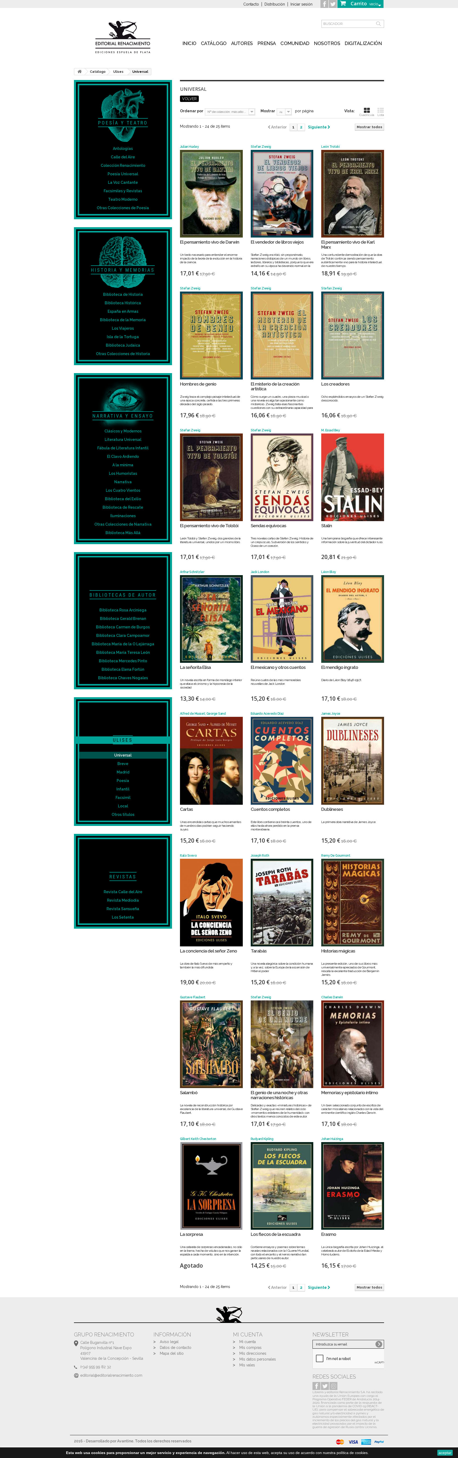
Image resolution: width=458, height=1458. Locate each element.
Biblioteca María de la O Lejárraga (123, 644)
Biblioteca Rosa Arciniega (123, 610)
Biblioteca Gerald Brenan (123, 618)
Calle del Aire (123, 157)
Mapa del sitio (172, 1353)
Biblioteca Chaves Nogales (123, 678)
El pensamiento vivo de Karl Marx (348, 244)
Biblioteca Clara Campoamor (122, 635)
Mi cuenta (247, 1342)
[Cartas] (211, 760)
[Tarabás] (282, 902)
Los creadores (335, 384)
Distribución (275, 4)
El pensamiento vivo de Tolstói (209, 525)
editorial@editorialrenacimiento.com (111, 1375)
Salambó (188, 1092)
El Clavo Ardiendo (123, 456)
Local (123, 806)
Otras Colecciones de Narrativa (123, 524)
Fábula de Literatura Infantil (122, 448)
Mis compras (250, 1347)
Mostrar (268, 111)
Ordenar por (191, 111)
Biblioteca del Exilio (123, 499)
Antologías (123, 148)
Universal (122, 755)
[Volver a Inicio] (79, 71)
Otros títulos (123, 814)
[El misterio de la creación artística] (282, 335)
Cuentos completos (270, 809)
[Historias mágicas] (352, 902)
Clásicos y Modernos (123, 431)
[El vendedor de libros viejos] (282, 194)
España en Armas (123, 311)
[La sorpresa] (211, 1186)
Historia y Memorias (123, 270)
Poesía (123, 781)
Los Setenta (123, 917)
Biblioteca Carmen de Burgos (123, 627)
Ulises (123, 740)
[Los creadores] (352, 335)
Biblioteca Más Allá (122, 533)
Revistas (122, 876)
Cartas (186, 809)
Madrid (123, 772)
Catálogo (214, 43)
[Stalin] (352, 477)
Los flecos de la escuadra (275, 1234)
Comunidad (294, 43)
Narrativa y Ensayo (123, 416)
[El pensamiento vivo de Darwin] (211, 194)
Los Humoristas (123, 473)
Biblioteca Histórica (123, 303)
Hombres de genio (198, 384)
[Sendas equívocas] (282, 477)
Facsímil (123, 797)
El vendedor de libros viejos (277, 242)
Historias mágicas (338, 951)
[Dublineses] (352, 760)
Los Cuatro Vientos (123, 490)
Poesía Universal (123, 174)
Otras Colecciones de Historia (123, 354)
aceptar (445, 1453)
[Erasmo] (352, 1186)
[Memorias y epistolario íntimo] (352, 1044)
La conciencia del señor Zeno (208, 951)
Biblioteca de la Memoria (123, 320)
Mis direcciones (252, 1353)
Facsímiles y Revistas (123, 191)
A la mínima (122, 465)
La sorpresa (191, 1234)
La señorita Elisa (195, 667)
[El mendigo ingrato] (352, 619)
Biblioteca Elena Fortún (123, 669)
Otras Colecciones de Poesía (123, 208)
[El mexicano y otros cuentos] (282, 619)
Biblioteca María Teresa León (123, 652)
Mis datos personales (257, 1359)
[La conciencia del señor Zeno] (211, 902)
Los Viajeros (123, 328)
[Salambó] (211, 1044)
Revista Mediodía (123, 900)
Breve (122, 764)
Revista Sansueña (123, 909)
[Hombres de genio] (211, 335)
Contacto (251, 4)
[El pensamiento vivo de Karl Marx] (352, 194)
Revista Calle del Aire (123, 892)
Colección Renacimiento (123, 165)
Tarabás (258, 951)
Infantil (122, 789)
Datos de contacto (175, 1347)
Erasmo (328, 1234)
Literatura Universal (123, 439)
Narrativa (123, 482)
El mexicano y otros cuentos (278, 667)
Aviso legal (169, 1342)
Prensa (266, 43)
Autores (242, 43)
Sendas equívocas (268, 525)
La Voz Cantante (123, 182)
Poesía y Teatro (123, 123)
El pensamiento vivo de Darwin (209, 242)
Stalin (326, 525)
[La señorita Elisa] (211, 619)
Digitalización (363, 43)
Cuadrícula (366, 115)
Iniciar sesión (301, 4)
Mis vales (247, 1365)
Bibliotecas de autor (123, 595)
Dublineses (332, 809)
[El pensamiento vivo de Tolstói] (211, 477)
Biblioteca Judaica (123, 345)
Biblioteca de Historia (123, 294)
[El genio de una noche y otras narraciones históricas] (282, 1044)
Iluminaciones (123, 516)
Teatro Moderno (123, 199)
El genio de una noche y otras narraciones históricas (279, 1095)
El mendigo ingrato (339, 667)
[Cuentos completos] (282, 760)
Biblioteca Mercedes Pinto (123, 661)
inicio (189, 43)
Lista (380, 115)
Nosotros (327, 43)
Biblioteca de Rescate (123, 507)
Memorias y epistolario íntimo (349, 1092)
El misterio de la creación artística (275, 386)
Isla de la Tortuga (123, 337)
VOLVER (189, 99)
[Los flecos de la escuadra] (282, 1186)
